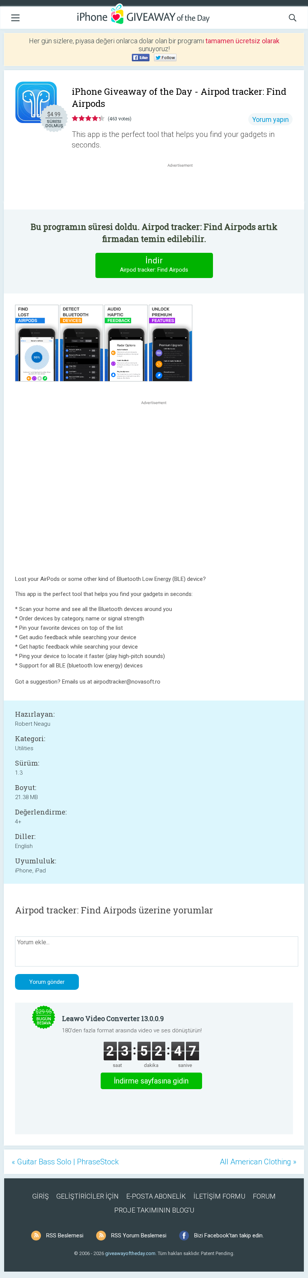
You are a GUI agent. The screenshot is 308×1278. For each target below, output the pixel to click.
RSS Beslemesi (64, 1235)
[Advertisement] (184, 187)
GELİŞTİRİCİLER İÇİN (87, 1196)
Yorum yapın (270, 119)
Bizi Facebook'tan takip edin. (229, 1235)
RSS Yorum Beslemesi (138, 1235)
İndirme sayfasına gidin (151, 1080)
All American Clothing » (258, 1161)
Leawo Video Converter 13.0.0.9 (113, 1018)
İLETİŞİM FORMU (219, 1196)
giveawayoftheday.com (130, 1253)
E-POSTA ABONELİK (156, 1196)
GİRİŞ (40, 1196)
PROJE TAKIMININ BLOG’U (154, 1210)
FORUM (264, 1196)
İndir (154, 264)
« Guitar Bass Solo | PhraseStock (65, 1161)
